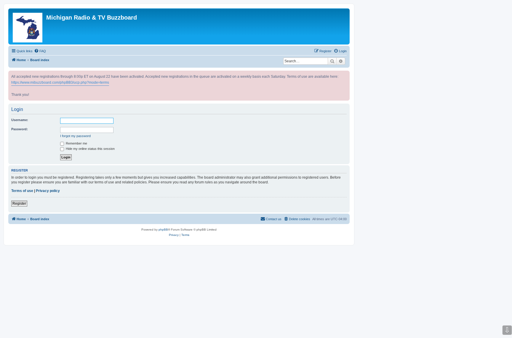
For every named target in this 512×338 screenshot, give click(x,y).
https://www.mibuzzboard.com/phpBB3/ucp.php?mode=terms (60, 82)
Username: (19, 120)
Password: (19, 129)
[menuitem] (40, 51)
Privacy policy (48, 191)
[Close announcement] (345, 74)
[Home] (28, 26)
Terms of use (22, 191)
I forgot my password (75, 136)
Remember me (76, 143)
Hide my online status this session (90, 148)
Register (19, 203)
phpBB (163, 229)
